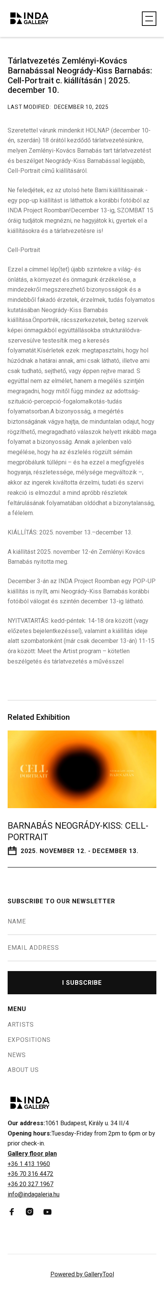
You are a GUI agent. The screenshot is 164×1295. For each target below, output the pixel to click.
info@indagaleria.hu (33, 1194)
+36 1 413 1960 (29, 1163)
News (17, 1055)
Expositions (29, 1040)
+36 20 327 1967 (30, 1184)
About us (23, 1070)
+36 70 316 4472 (30, 1173)
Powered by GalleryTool (82, 1274)
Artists (21, 1024)
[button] (149, 18)
